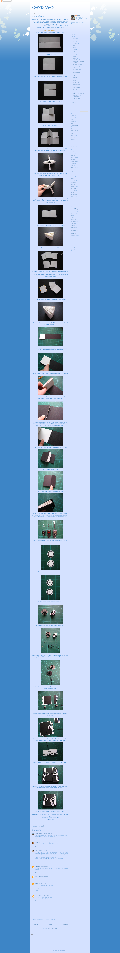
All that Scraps (73, 109)
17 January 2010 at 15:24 (44, 866)
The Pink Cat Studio (74, 230)
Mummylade (37, 876)
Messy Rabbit (73, 173)
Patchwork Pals (74, 194)
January (75, 58)
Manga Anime (73, 167)
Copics (72, 128)
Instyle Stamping (74, 149)
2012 (73, 33)
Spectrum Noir (73, 219)
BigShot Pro (73, 116)
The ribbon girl (73, 233)
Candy (72, 123)
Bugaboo (72, 119)
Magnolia (72, 163)
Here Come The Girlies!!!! (77, 64)
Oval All (72, 192)
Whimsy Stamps (74, 248)
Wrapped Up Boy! (76, 66)
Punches (72, 205)
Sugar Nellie (73, 225)
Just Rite (72, 152)
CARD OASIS (44, 7)
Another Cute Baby (76, 84)
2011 (73, 34)
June (74, 49)
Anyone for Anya (74, 113)
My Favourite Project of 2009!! (78, 94)
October (74, 42)
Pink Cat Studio (74, 198)
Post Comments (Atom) (53, 928)
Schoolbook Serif (74, 212)
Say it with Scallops (74, 209)
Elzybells (72, 139)
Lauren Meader (74, 157)
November (75, 40)
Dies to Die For (73, 137)
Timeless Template (74, 239)
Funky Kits (73, 143)
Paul (36, 850)
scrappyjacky (37, 842)
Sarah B (78, 15)
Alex (36, 883)
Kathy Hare (73, 153)
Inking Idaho (73, 147)
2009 (73, 103)
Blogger (65, 950)
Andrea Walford (74, 111)
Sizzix (72, 215)
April (74, 53)
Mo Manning (73, 181)
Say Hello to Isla (76, 82)
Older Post (66, 924)
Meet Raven (75, 86)
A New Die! (75, 75)
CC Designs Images (74, 125)
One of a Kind (73, 190)
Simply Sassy (73, 213)
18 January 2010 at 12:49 (42, 883)
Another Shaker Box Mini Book (79, 74)
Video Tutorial (73, 244)
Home (50, 924)
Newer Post (35, 924)
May (74, 51)
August (74, 45)
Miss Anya (73, 177)
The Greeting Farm (74, 227)
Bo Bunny (72, 117)
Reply (36, 838)
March (74, 54)
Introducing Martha (76, 87)
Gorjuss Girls (73, 145)
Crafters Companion (74, 130)
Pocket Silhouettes (74, 200)
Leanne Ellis (73, 159)
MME (72, 179)
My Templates (73, 188)
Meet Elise (75, 81)
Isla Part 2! (75, 77)
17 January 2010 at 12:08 (47, 833)
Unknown (37, 866)
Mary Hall (72, 171)
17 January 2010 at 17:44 (45, 876)
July (74, 47)
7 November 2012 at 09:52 (44, 896)
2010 (73, 36)
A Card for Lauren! (76, 98)
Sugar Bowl (73, 223)
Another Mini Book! (76, 68)
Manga (72, 165)
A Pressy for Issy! (76, 100)
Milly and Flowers (74, 175)
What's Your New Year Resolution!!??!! (77, 96)
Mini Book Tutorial (76, 72)
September (75, 43)
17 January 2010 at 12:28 (45, 842)
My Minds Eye (73, 186)
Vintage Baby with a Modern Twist (78, 92)
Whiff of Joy (73, 246)
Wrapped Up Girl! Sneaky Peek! (78, 70)
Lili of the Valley (74, 161)
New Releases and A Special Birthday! (78, 62)
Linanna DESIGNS (38, 833)
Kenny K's (73, 155)
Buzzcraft (72, 121)
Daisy (72, 133)
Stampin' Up (37, 826)
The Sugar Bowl (74, 235)
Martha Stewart (74, 169)
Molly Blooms (73, 182)
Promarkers (73, 203)
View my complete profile (75, 25)
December (75, 38)
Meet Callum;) (75, 89)
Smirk (72, 217)
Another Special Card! (77, 60)
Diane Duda (73, 135)
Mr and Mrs (73, 184)
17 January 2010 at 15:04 (42, 850)
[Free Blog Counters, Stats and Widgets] (80, 110)
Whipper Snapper (74, 249)
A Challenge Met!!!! (76, 79)
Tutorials (42, 826)
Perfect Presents (74, 196)
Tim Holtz (72, 237)
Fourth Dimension (74, 141)
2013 (73, 31)
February (75, 56)
